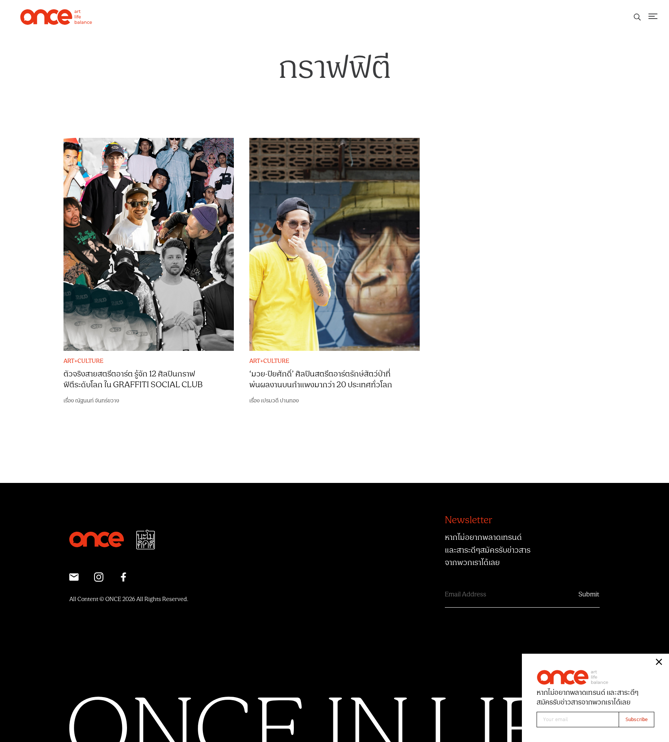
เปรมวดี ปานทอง (280, 400)
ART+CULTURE (83, 361)
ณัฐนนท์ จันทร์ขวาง (97, 400)
